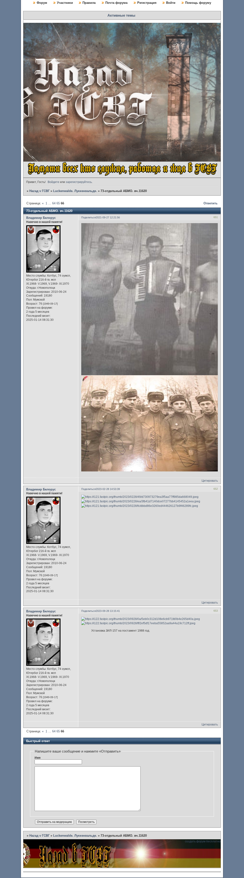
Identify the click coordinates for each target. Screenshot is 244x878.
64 (54, 203)
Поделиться (88, 217)
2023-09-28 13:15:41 (108, 610)
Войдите (53, 182)
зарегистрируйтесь (79, 182)
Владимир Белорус (41, 218)
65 (58, 203)
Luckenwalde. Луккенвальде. (75, 191)
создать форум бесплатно (203, 841)
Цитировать (210, 480)
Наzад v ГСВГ (39, 191)
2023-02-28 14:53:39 (108, 489)
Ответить (210, 203)
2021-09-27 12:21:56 (108, 217)
